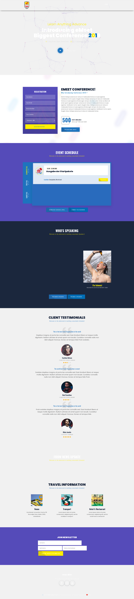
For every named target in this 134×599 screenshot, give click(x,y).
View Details (103, 179)
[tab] (71, 170)
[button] (71, 170)
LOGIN (106, 4)
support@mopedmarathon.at (51, 595)
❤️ (87, 595)
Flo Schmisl (97, 285)
